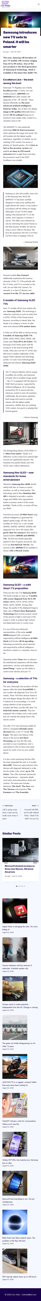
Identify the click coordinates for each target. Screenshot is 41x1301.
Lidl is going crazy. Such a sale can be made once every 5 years (10, 812)
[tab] (16, 886)
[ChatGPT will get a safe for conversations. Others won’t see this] (20, 1105)
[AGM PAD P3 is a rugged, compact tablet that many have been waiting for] (20, 1066)
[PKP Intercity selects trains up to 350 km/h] (20, 1261)
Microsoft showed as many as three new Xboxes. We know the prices (20, 869)
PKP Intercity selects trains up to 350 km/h (19, 1276)
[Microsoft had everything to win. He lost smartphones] (20, 1183)
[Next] (35, 861)
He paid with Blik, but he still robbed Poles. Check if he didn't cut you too (31, 812)
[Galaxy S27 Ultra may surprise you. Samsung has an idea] (20, 1144)
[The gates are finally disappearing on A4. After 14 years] (20, 1027)
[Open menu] (39, 4)
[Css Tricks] (5, 4)
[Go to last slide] (6, 861)
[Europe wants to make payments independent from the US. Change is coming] (20, 988)
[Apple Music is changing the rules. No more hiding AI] (20, 910)
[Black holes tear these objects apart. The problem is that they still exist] (20, 1222)
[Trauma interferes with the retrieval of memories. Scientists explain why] (20, 949)
